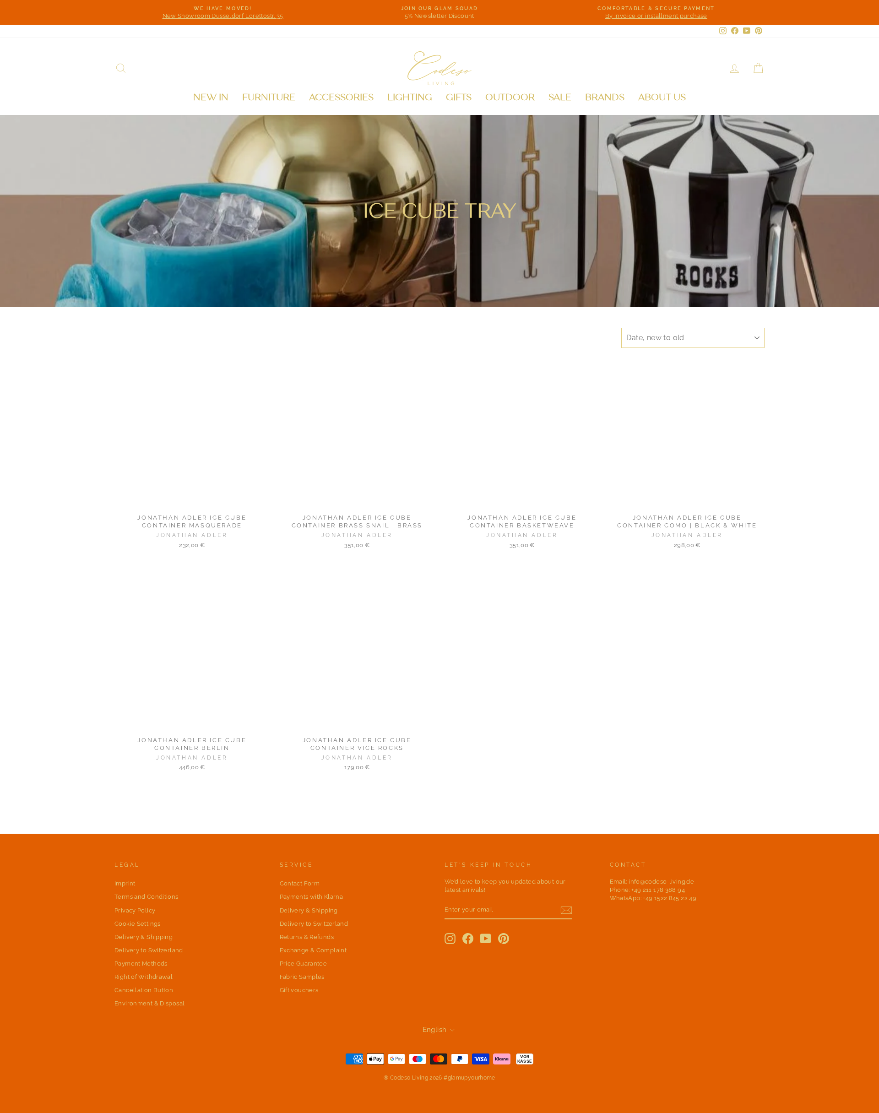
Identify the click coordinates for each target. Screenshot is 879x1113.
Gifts (459, 97)
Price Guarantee (303, 963)
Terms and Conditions (146, 896)
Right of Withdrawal (143, 976)
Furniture (268, 97)
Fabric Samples (302, 976)
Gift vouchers (299, 990)
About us (662, 97)
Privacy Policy (134, 910)
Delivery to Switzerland (148, 950)
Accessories (341, 97)
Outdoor (510, 97)
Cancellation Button (143, 990)
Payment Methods (141, 963)
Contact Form (300, 883)
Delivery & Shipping (143, 937)
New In (210, 97)
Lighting (409, 97)
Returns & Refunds (307, 937)
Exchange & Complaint (313, 950)
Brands (604, 97)
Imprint (125, 883)
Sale (559, 97)
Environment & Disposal (149, 1003)
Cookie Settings (137, 923)
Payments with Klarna (311, 896)
